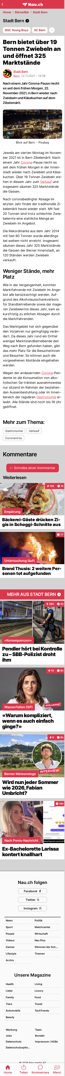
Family (10, 997)
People (10, 933)
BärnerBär (22, 12)
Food (38, 997)
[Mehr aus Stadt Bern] (32, 594)
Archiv (10, 960)
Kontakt (39, 1035)
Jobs (9, 1035)
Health (10, 984)
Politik (38, 920)
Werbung (11, 1029)
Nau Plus (40, 940)
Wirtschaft (41, 933)
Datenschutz (13, 1041)
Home (7, 12)
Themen (40, 953)
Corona (26, 162)
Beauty (10, 1017)
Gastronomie (46, 397)
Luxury (39, 990)
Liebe (9, 990)
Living (38, 984)
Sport (9, 927)
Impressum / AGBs (46, 1041)
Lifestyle (11, 953)
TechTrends (42, 1010)
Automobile (13, 1010)
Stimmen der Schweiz (48, 946)
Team (38, 1029)
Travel (38, 1003)
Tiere (9, 1003)
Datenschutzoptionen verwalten (18, 1047)
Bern (16, 76)
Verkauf (46, 182)
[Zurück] (2, 4)
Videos (10, 940)
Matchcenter (42, 927)
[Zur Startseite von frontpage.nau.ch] (32, 4)
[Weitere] (52, 30)
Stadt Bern (40, 12)
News (9, 920)
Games (10, 946)
